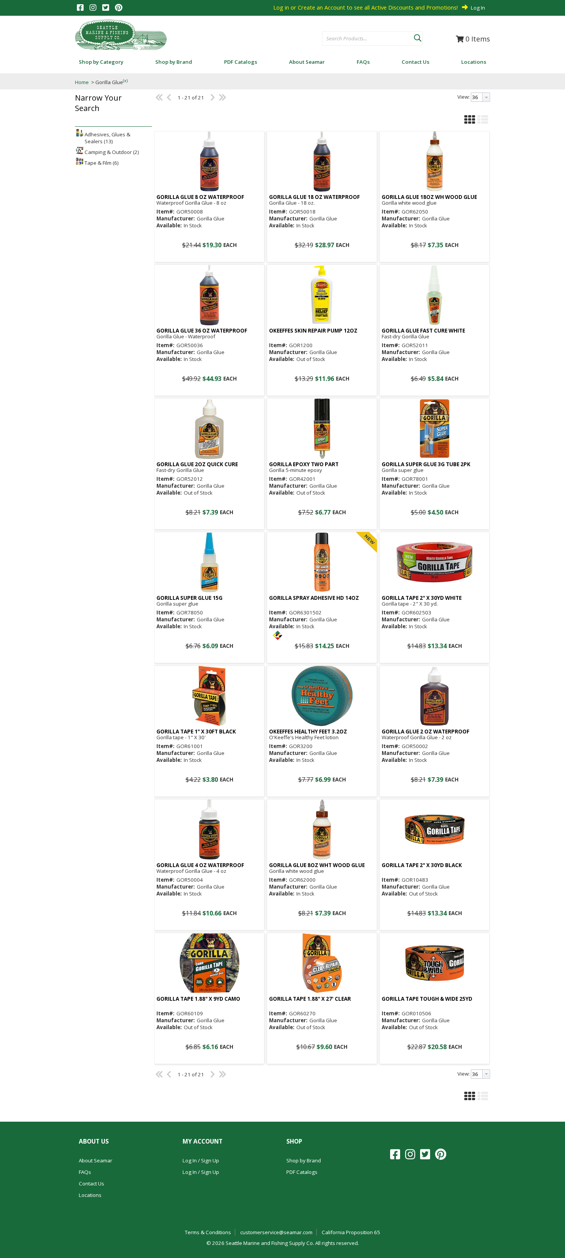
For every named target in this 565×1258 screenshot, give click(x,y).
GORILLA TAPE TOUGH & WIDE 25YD (427, 998)
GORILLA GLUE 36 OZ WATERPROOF (201, 330)
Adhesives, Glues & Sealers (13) (107, 138)
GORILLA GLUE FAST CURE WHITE (423, 330)
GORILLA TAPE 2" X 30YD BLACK (422, 865)
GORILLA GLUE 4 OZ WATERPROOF (200, 865)
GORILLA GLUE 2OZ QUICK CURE (197, 464)
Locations (90, 1195)
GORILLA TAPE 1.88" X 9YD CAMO (198, 998)
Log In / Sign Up (201, 1160)
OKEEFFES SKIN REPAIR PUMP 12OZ (313, 330)
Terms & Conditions (208, 1232)
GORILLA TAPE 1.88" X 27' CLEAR (310, 998)
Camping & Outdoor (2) (112, 152)
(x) (125, 80)
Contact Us (91, 1183)
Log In (478, 7)
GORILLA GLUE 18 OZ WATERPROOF (314, 197)
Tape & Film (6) (102, 162)
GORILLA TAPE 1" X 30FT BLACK (196, 731)
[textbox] (364, 39)
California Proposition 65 (351, 1232)
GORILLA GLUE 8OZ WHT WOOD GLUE (317, 865)
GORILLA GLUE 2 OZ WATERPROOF (425, 731)
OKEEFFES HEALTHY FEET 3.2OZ (308, 731)
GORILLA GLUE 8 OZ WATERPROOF (200, 197)
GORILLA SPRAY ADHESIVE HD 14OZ (314, 598)
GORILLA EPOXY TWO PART (304, 464)
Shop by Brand (303, 1160)
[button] (417, 36)
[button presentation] (486, 97)
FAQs (85, 1172)
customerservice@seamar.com (276, 1232)
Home (82, 82)
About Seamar (95, 1160)
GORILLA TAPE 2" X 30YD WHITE (422, 598)
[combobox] (368, 39)
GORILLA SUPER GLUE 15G (189, 598)
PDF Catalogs (301, 1172)
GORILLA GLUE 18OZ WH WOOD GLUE (429, 197)
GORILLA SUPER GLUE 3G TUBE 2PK (426, 464)
